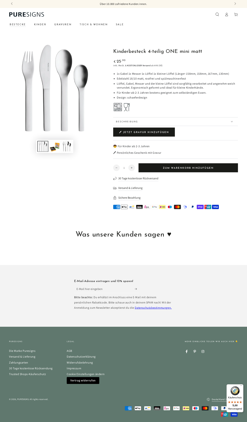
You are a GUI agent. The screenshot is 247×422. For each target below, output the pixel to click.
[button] (217, 14)
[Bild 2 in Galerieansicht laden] (54, 146)
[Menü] (241, 386)
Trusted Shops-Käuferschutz (27, 374)
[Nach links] (12, 4)
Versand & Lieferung (22, 356)
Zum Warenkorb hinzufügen (188, 168)
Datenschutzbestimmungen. (153, 308)
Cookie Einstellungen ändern (86, 374)
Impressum (74, 368)
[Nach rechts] (235, 4)
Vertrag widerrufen (83, 380)
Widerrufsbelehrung (80, 362)
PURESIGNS (23, 399)
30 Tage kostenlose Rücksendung (31, 368)
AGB (69, 351)
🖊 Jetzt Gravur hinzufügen (144, 132)
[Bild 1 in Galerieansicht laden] (42, 146)
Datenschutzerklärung (81, 356)
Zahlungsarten (18, 362)
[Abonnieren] (137, 289)
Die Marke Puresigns (22, 351)
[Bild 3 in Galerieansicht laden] (66, 146)
